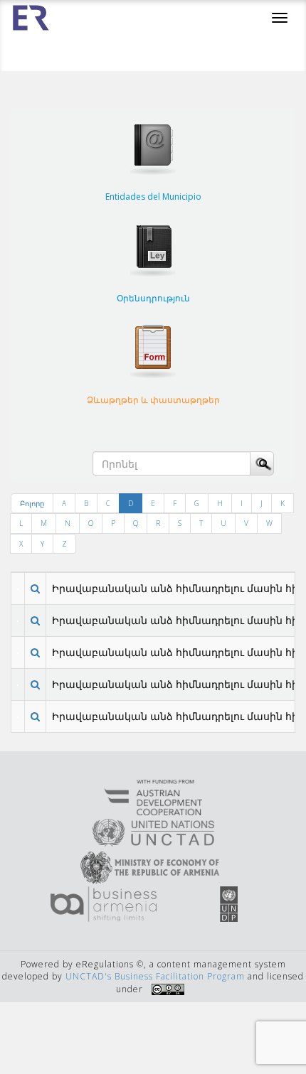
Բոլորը (32, 503)
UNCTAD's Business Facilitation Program (155, 976)
